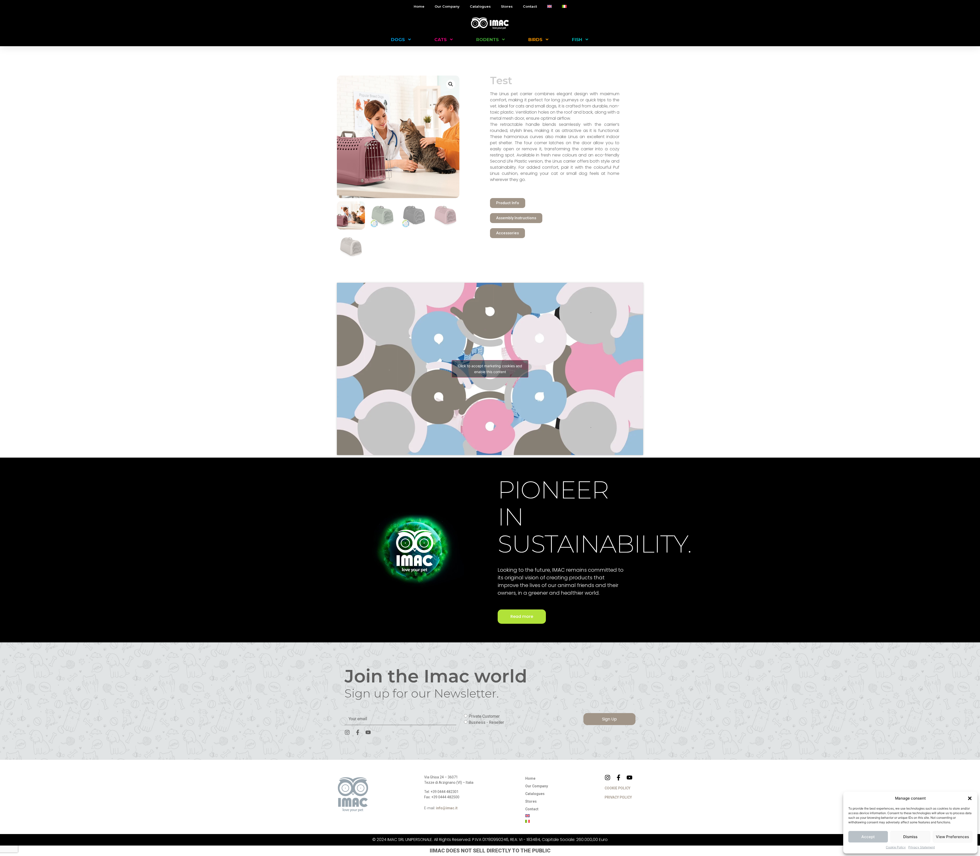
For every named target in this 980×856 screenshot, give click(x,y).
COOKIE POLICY (617, 788)
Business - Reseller (486, 722)
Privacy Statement (921, 847)
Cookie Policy (896, 847)
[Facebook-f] (357, 732)
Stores (507, 6)
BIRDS (535, 39)
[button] (969, 798)
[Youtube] (368, 732)
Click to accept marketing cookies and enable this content (490, 369)
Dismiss (910, 836)
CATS (440, 39)
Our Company (447, 6)
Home (419, 6)
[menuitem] (549, 6)
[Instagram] (347, 732)
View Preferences (952, 836)
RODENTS (487, 39)
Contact (530, 6)
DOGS (398, 39)
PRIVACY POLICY (618, 797)
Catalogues (480, 6)
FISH (577, 39)
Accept (868, 836)
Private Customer (484, 716)
